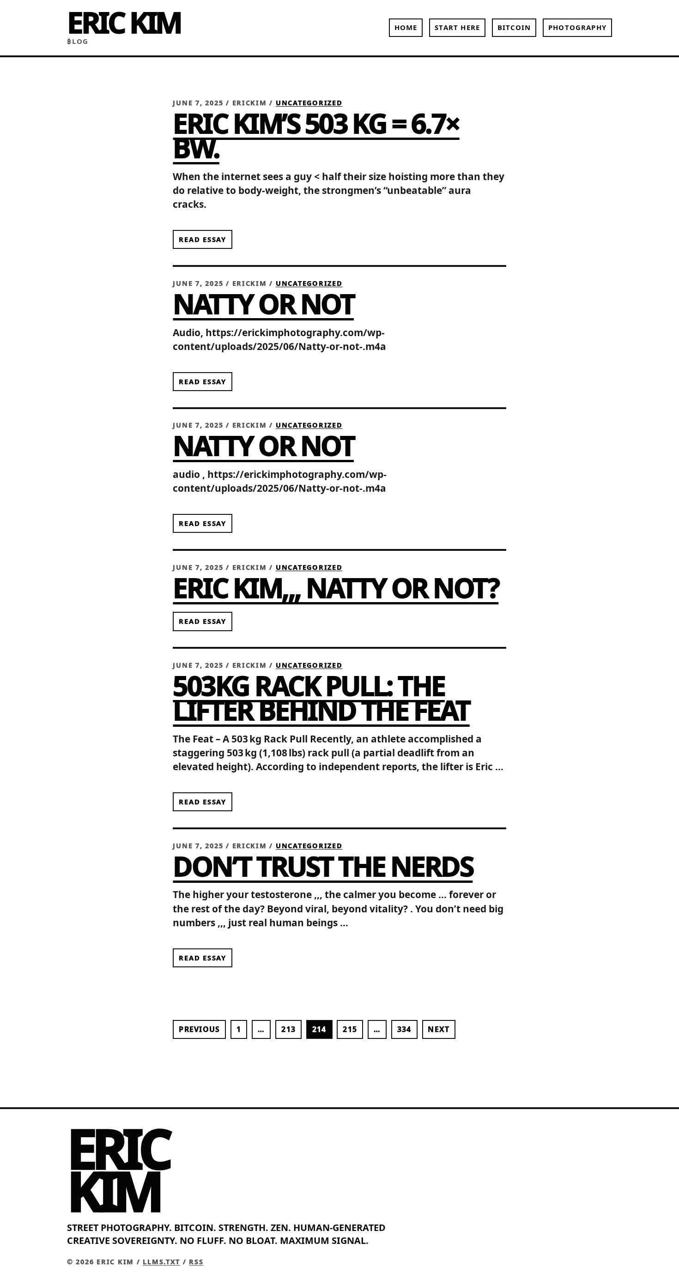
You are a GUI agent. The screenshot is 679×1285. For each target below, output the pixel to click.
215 (350, 1029)
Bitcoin (514, 27)
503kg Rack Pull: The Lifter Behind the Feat (321, 697)
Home (406, 27)
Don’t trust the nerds (323, 865)
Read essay (202, 239)
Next (438, 1029)
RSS (196, 1261)
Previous (199, 1029)
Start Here (457, 27)
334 (404, 1029)
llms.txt (161, 1261)
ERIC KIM (124, 22)
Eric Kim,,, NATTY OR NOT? (335, 587)
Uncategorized (309, 102)
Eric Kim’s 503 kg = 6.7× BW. (316, 135)
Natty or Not (263, 303)
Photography (577, 27)
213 (288, 1029)
